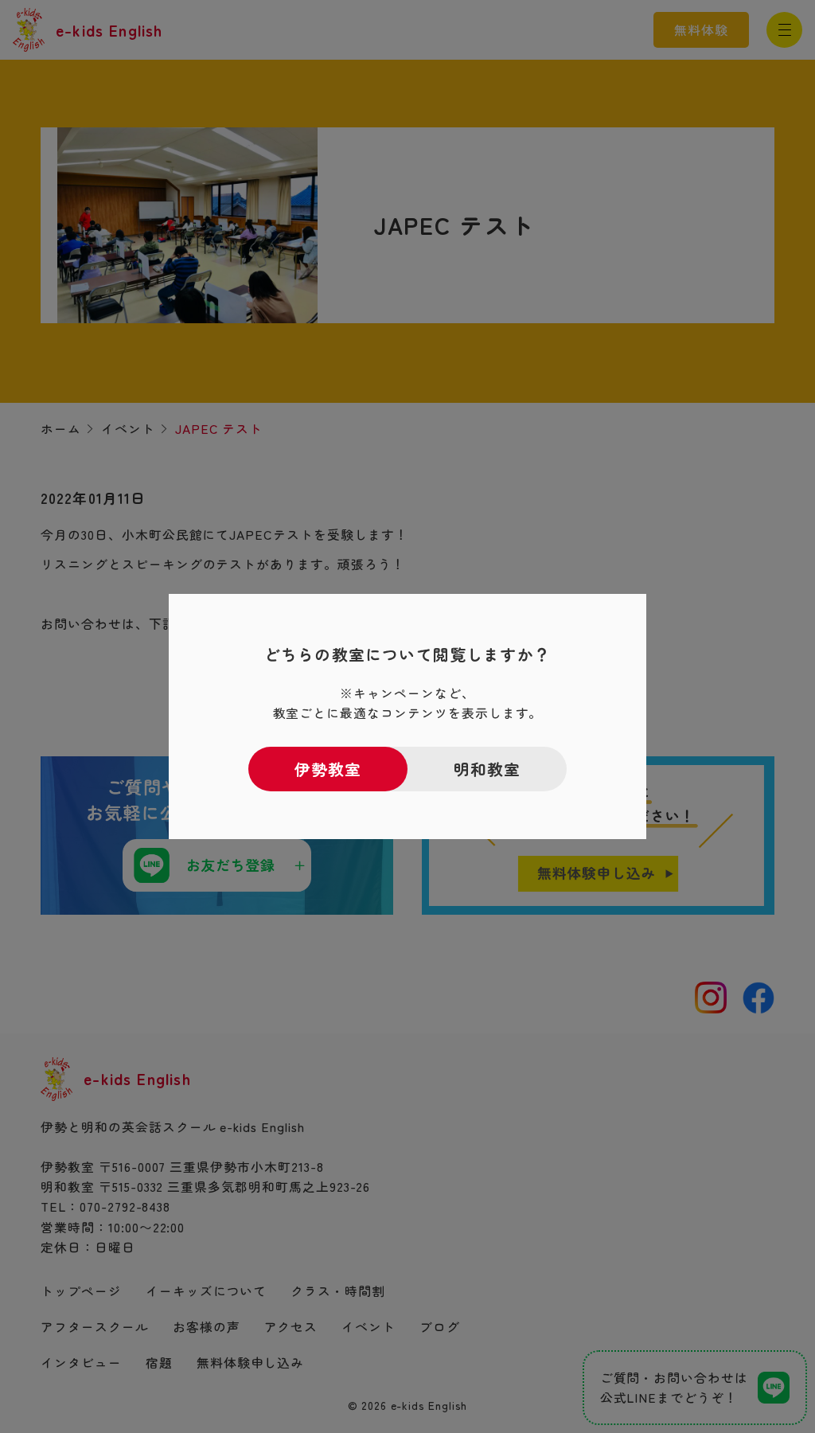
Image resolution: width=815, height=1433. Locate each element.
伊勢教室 (328, 768)
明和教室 (487, 768)
